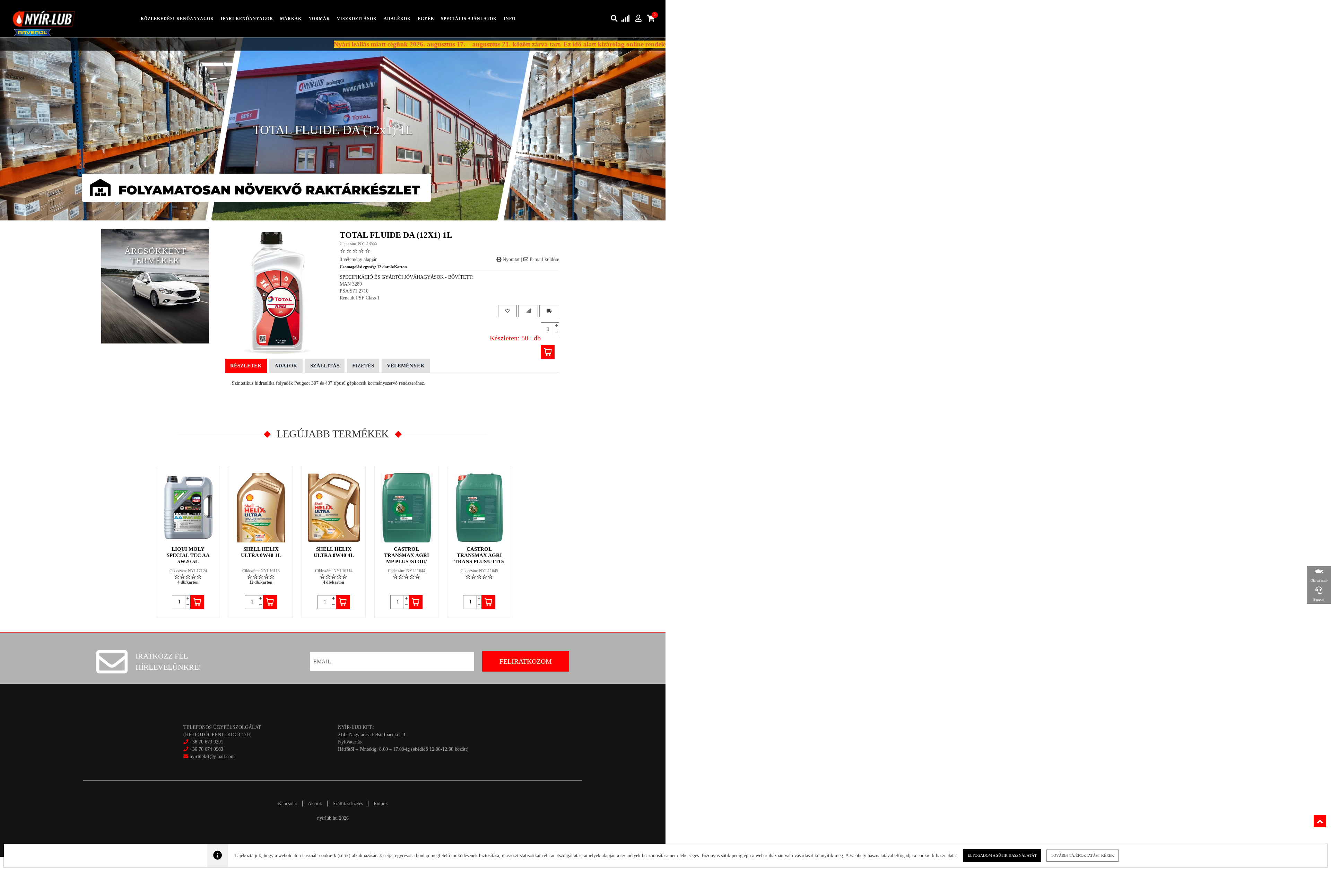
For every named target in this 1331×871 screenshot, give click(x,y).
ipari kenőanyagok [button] (247, 18)
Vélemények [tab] (406, 365)
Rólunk (381, 803)
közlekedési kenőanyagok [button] (177, 18)
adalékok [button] (397, 18)
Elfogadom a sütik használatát (1002, 855)
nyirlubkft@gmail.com (211, 756)
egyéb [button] (426, 18)
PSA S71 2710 (354, 291)
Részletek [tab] (246, 365)
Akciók (315, 803)
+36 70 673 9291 (206, 741)
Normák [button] (319, 18)
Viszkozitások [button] (357, 18)
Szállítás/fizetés (348, 803)
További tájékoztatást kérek (1082, 855)
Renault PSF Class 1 (360, 298)
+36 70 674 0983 (206, 749)
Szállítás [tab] (324, 365)
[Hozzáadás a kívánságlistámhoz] (507, 311)
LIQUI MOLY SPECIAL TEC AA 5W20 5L (188, 555)
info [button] (509, 18)
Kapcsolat (287, 803)
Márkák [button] (291, 18)
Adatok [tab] (286, 365)
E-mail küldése (543, 259)
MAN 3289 (351, 284)
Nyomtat (510, 259)
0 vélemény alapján (358, 259)
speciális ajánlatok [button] (469, 18)
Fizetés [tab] (363, 365)
